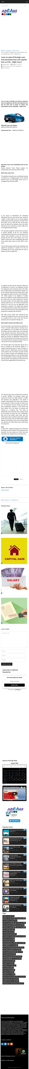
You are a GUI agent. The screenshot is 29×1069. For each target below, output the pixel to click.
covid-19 (21, 936)
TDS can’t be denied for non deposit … (15, 906)
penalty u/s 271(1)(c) (9, 965)
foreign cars (7, 500)
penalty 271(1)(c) (8, 963)
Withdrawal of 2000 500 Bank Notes (13, 983)
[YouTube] (8, 1044)
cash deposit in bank (10, 920)
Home (3, 50)
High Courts (16, 50)
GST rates (6, 952)
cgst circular (21, 927)
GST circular (13, 945)
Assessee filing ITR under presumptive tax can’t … (16, 839)
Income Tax (12, 66)
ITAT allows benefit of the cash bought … (16, 889)
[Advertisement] (14, 33)
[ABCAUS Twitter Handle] (14, 823)
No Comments (6, 68)
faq (5, 945)
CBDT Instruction (19, 923)
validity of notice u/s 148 (10, 981)
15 (21, 774)
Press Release (8, 968)
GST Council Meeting (9, 947)
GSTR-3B (17, 950)
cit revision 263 (8, 932)
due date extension (9, 943)
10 (4, 774)
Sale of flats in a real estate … (15, 847)
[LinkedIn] (2, 1044)
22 (21, 777)
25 (7, 779)
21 (18, 777)
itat (19, 956)
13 (14, 774)
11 (7, 774)
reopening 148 (8, 972)
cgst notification (8, 929)
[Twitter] (5, 1044)
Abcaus (10, 1067)
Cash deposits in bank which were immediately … (16, 864)
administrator (5, 64)
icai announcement (9, 954)
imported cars (14, 500)
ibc (20, 952)
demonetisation (8, 941)
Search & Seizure (8, 976)
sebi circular (20, 976)
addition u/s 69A (8, 918)
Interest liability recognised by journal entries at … (15, 857)
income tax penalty (9, 956)
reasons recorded (8, 970)
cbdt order (20, 925)
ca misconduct (20, 918)
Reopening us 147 (9, 974)
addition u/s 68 (8, 916)
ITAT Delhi (7, 959)
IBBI (14, 952)
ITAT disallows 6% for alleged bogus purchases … (15, 873)
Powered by (11, 689)
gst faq (21, 947)
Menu (3, 1)
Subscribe (14, 685)
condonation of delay (9, 936)
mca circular (16, 959)
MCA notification (8, 961)
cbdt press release (9, 927)
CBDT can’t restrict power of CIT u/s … (16, 881)
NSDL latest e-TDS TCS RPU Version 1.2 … (16, 830)
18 (7, 777)
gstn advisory (7, 950)
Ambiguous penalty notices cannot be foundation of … (15, 898)
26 (11, 779)
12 (11, 774)
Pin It (21, 479)
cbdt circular (8, 923)
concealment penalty (9, 934)
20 (14, 777)
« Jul (3, 784)
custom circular (8, 938)
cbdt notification (8, 925)
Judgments (9, 50)
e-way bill (21, 943)
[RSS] (11, 1044)
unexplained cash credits (10, 979)
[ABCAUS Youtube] (14, 800)
